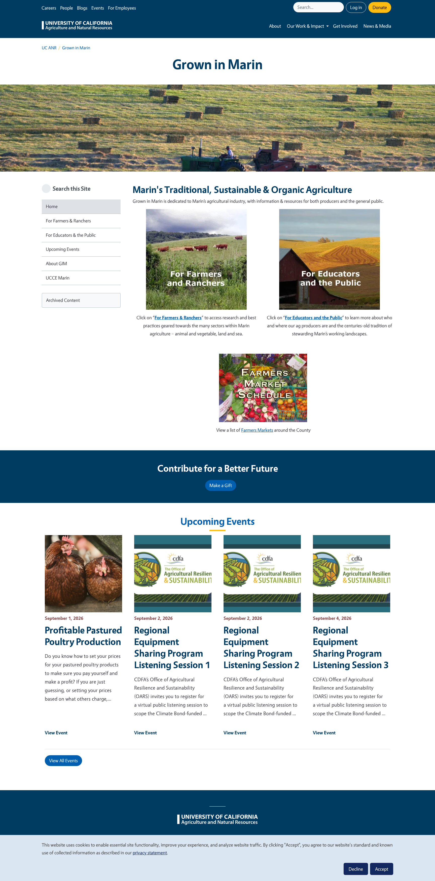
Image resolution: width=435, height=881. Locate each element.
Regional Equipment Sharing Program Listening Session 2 (261, 647)
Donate (380, 7)
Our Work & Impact (305, 26)
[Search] (340, 7)
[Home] (77, 26)
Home (52, 206)
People (66, 8)
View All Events (63, 760)
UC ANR (49, 47)
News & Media (377, 26)
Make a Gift (220, 485)
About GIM (56, 263)
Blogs (82, 8)
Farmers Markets (257, 430)
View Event (56, 733)
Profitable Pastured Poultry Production (83, 635)
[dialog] (217, 857)
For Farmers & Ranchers (68, 221)
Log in (356, 7)
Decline (356, 869)
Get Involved (345, 26)
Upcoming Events (62, 249)
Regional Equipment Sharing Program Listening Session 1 (172, 647)
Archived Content (63, 300)
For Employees (122, 8)
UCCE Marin (57, 278)
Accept (381, 869)
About (275, 26)
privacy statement (150, 853)
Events (97, 8)
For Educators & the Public (71, 235)
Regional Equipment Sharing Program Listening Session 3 (351, 647)
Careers (49, 8)
